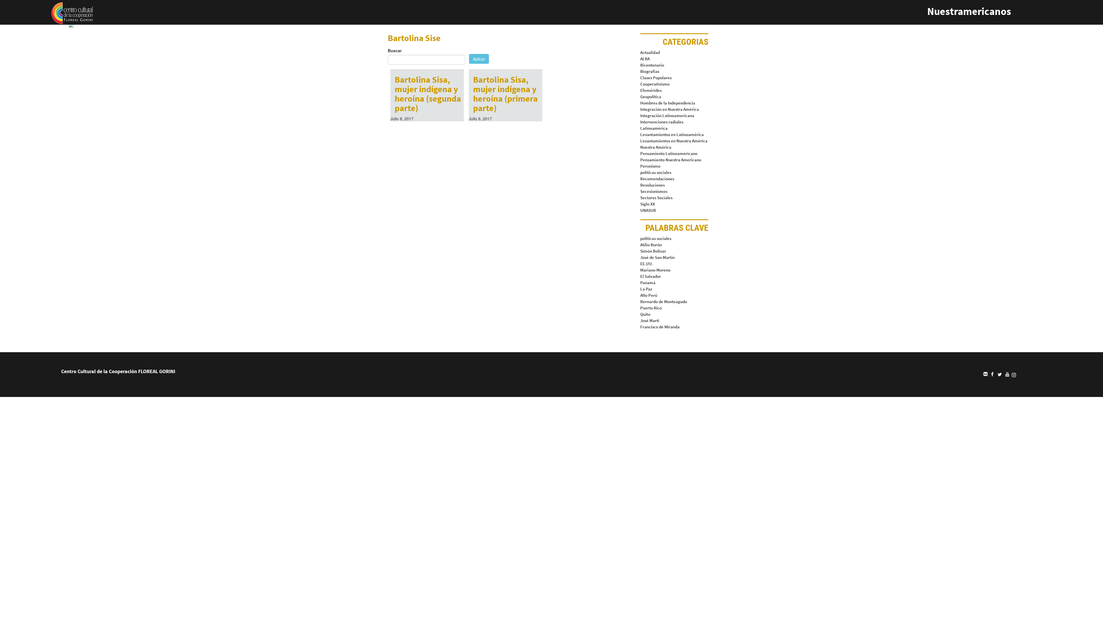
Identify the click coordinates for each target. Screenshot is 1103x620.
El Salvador (650, 276)
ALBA (645, 58)
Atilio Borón (651, 244)
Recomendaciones (657, 178)
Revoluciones (652, 185)
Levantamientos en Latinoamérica (672, 134)
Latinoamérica (654, 128)
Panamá (647, 282)
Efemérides (651, 90)
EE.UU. (646, 263)
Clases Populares (656, 77)
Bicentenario (652, 65)
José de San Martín (657, 257)
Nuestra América (655, 147)
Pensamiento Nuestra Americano (670, 159)
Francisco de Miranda (660, 327)
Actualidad (650, 52)
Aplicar (479, 59)
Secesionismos (653, 191)
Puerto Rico (651, 308)
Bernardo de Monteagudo (663, 301)
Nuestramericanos (969, 11)
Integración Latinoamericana (667, 115)
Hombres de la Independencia (667, 103)
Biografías (649, 71)
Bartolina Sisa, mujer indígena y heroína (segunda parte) (428, 93)
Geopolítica (650, 96)
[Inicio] (72, 13)
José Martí (649, 320)
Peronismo (650, 166)
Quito (645, 314)
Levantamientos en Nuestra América (673, 141)
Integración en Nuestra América (669, 109)
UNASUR (648, 210)
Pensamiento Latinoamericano (668, 153)
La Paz (646, 289)
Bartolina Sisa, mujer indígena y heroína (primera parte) (505, 93)
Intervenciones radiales (661, 122)
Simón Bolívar (653, 251)
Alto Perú (648, 295)
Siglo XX (647, 204)
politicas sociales (655, 238)
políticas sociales (655, 172)
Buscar (395, 50)
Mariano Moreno (655, 270)
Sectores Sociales (656, 197)
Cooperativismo (655, 84)
